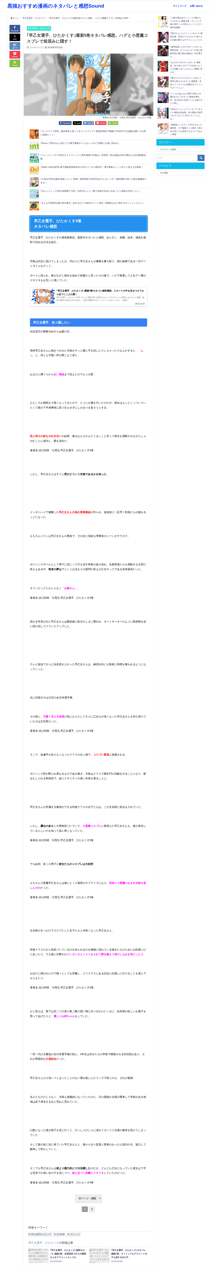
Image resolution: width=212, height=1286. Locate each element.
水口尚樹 (60, 1234)
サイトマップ (179, 6)
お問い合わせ (196, 6)
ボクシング (75, 1234)
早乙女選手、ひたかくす (39, 28)
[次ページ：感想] (88, 1202)
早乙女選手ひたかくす (41, 1234)
